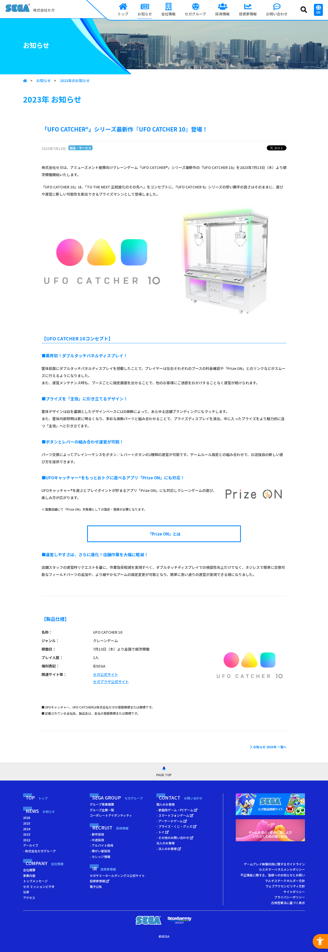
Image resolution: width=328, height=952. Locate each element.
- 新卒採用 (97, 834)
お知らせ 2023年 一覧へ (269, 747)
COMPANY (44, 863)
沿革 (26, 892)
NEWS (40, 810)
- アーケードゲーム (169, 821)
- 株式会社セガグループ (39, 851)
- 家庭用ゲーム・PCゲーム (175, 810)
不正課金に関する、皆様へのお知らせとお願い (272, 875)
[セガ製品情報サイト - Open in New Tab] (270, 805)
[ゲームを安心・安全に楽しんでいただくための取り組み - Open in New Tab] (270, 831)
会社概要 (29, 870)
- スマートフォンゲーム (173, 815)
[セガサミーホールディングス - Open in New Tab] (179, 920)
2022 (26, 840)
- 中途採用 (97, 840)
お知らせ (43, 80)
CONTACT (180, 797)
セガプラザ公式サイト (111, 681)
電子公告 (96, 886)
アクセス (29, 897)
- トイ (160, 832)
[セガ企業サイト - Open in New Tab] (148, 920)
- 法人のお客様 (167, 848)
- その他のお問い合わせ (173, 837)
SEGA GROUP (117, 797)
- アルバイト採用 (101, 845)
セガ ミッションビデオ (39, 886)
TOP (37, 797)
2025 (26, 823)
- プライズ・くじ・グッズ (174, 826)
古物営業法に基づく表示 (288, 902)
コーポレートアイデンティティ (111, 815)
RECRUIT (110, 827)
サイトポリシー (294, 891)
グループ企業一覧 (102, 810)
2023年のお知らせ (75, 80)
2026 (26, 817)
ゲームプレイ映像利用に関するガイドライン (274, 864)
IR (104, 868)
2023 (26, 834)
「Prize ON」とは (164, 533)
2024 (26, 829)
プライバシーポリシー (289, 897)
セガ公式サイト (105, 674)
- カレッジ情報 (100, 856)
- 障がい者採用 (100, 851)
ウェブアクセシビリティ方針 (285, 886)
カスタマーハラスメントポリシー (282, 869)
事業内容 (29, 875)
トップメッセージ (35, 881)
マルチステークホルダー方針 (285, 880)
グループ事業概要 (102, 804)
